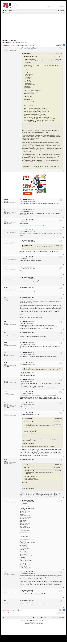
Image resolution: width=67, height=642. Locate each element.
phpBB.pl (40, 622)
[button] (60, 45)
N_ (4, 219)
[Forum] (11, 5)
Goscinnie (25, 231)
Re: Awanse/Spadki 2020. (28, 48)
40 (6, 49)
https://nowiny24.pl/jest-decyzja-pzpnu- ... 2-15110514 (32, 604)
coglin (5, 500)
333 (7, 381)
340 (7, 299)
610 (7, 334)
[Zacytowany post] (30, 53)
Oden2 (5, 297)
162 (7, 278)
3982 (7, 404)
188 (7, 501)
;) (23, 381)
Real (5, 256)
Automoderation (11, 42)
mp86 (5, 352)
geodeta (5, 277)
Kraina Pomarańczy (8, 412)
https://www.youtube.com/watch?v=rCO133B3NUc (31, 408)
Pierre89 (5, 362)
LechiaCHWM (23, 42)
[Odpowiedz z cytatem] (60, 48)
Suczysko (6, 240)
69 (6, 258)
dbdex (25, 53)
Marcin (5, 402)
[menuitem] (10, 10)
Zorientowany (17, 42)
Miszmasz (29, 59)
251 (7, 241)
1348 (7, 221)
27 (6, 344)
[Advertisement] (33, 26)
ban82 (5, 332)
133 (7, 211)
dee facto (6, 287)
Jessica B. (26, 418)
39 (6, 354)
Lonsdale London (7, 47)
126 (7, 201)
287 (7, 364)
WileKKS (5, 459)
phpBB (31, 620)
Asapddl (5, 342)
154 (7, 461)
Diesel (5, 600)
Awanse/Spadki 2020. (10, 40)
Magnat (5, 209)
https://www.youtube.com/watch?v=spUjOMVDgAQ (32, 225)
